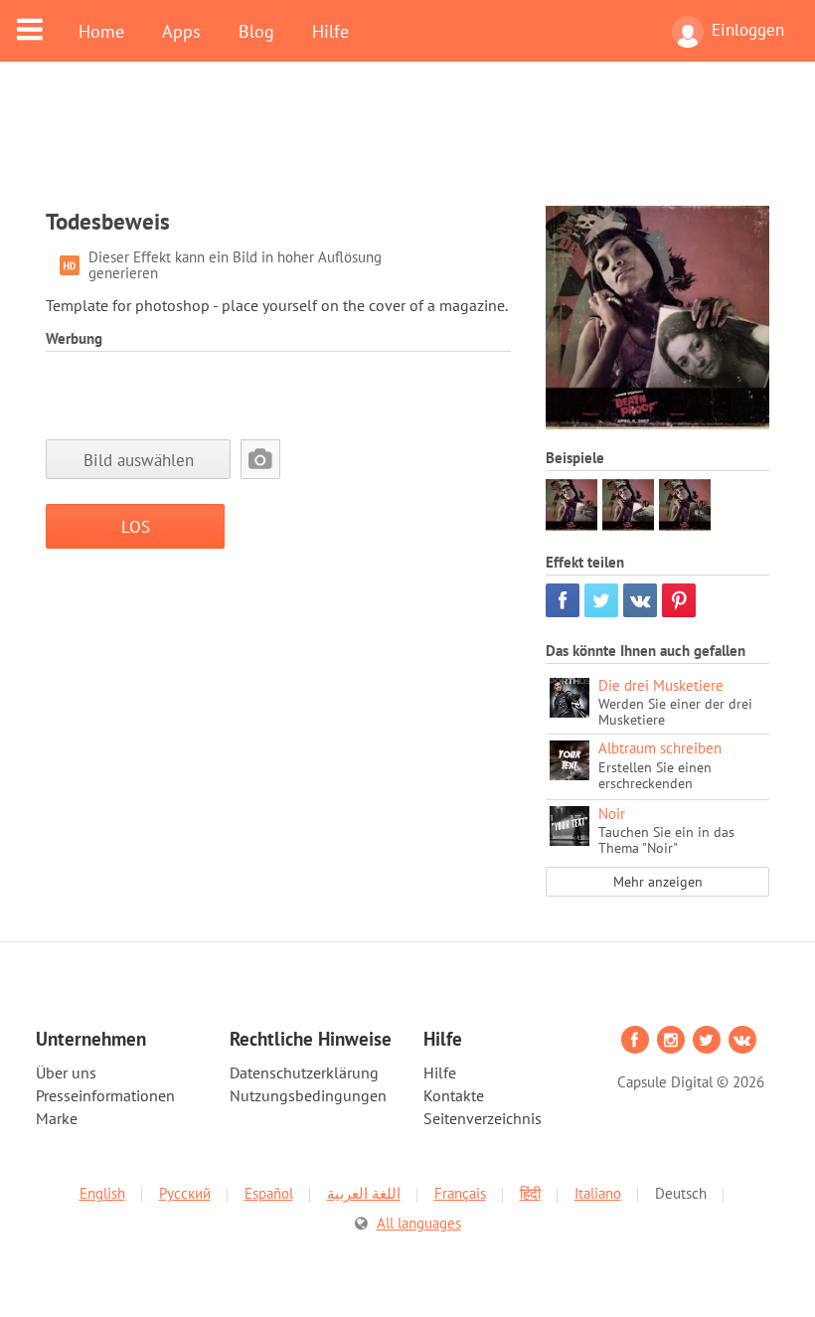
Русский (185, 1193)
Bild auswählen (138, 459)
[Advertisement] (407, 146)
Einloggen (748, 30)
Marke (57, 1118)
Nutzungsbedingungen (308, 1095)
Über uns (66, 1072)
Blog (256, 31)
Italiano (597, 1193)
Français (460, 1193)
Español (268, 1193)
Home (101, 31)
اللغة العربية (364, 1193)
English (102, 1193)
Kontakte (453, 1095)
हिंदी (530, 1193)
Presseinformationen (105, 1095)
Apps (181, 31)
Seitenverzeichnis (482, 1118)
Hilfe (330, 31)
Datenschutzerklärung (304, 1072)
